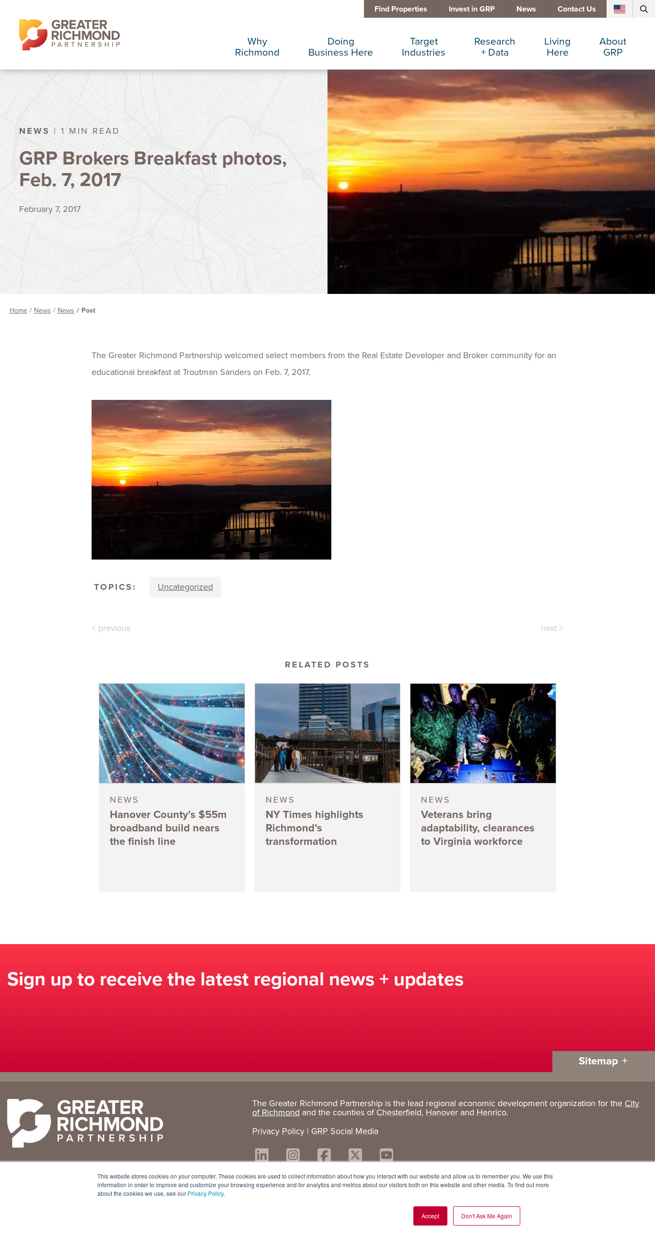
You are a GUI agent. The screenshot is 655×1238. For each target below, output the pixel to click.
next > (552, 628)
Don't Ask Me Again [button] (486, 1216)
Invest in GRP (472, 8)
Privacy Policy (205, 1193)
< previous (111, 628)
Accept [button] (430, 1216)
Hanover (442, 1112)
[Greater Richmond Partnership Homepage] (69, 35)
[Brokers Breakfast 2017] (327, 481)
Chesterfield (398, 1112)
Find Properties (400, 8)
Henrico (491, 1112)
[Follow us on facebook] (324, 1156)
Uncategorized (185, 587)
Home (18, 310)
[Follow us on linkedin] (261, 1156)
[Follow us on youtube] (386, 1156)
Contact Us (577, 8)
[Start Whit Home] (125, 1125)
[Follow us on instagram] (293, 1156)
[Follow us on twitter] (355, 1156)
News (526, 8)
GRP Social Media (344, 1131)
